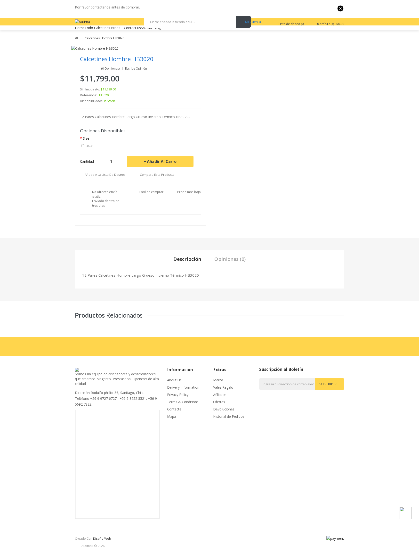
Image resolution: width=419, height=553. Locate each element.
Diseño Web (102, 538)
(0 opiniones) (110, 68)
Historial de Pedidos (228, 416)
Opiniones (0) (230, 259)
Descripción (187, 259)
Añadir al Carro (162, 161)
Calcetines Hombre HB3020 (104, 38)
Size (86, 138)
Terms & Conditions (183, 402)
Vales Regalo (223, 387)
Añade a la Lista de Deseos (105, 174)
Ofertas (219, 402)
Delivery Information (183, 387)
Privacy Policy (177, 394)
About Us (174, 380)
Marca (218, 380)
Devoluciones (223, 409)
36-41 (90, 146)
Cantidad (87, 161)
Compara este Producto (157, 174)
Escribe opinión (136, 68)
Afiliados (219, 394)
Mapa (171, 416)
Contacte (174, 409)
